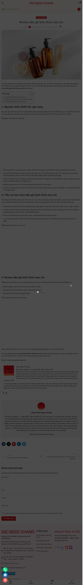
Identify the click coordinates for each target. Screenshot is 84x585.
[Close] (71, 285)
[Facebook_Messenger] (5, 575)
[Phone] (5, 569)
